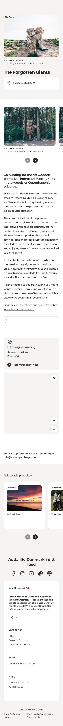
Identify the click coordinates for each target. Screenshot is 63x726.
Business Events (17, 640)
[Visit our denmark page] (13, 573)
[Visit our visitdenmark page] (31, 573)
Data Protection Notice (12, 715)
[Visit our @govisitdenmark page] (40, 573)
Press (12, 635)
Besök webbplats (22, 83)
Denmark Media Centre (22, 663)
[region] (31, 403)
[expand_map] (54, 378)
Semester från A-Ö (19, 682)
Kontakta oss (16, 687)
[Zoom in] (54, 420)
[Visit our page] (22, 573)
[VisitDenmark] (19, 588)
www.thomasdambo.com (19, 309)
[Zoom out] (54, 429)
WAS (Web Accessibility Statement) (40, 715)
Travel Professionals (19, 644)
